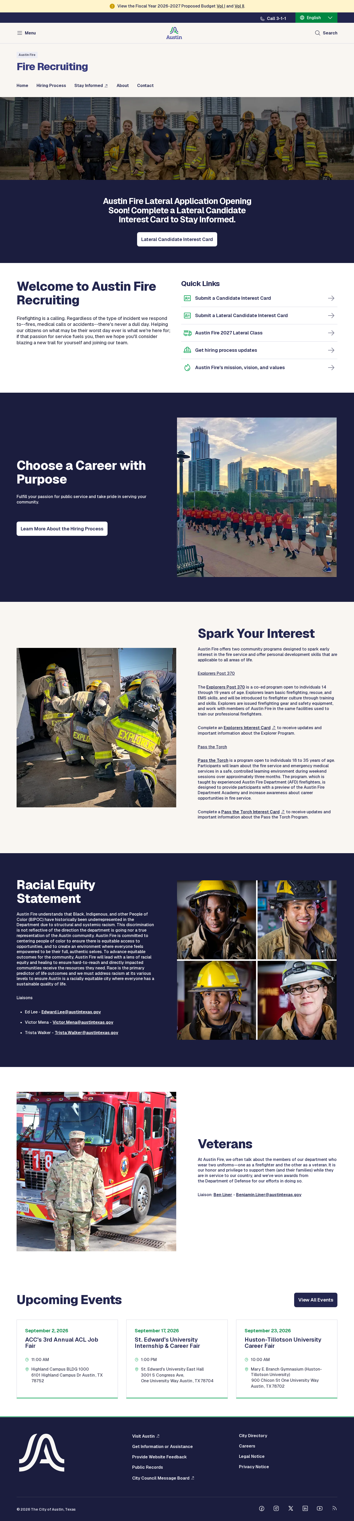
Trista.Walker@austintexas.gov (86, 1032)
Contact (145, 86)
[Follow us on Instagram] (276, 1509)
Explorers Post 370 (225, 687)
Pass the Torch (213, 760)
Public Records (147, 1467)
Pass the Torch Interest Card (250, 812)
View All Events (315, 1300)
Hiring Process (51, 86)
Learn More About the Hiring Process (62, 529)
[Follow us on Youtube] (320, 1509)
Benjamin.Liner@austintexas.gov (268, 1194)
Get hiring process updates (226, 350)
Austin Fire (27, 55)
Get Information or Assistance (162, 1447)
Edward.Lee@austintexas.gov (71, 1012)
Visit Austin (143, 1436)
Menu (30, 33)
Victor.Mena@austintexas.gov (83, 1022)
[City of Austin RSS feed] (334, 1509)
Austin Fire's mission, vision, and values (240, 367)
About (123, 86)
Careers (247, 1446)
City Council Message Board (160, 1478)
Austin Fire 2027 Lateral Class (229, 333)
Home (22, 86)
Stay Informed (88, 86)
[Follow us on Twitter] (291, 1509)
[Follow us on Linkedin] (305, 1509)
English (314, 17)
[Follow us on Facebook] (262, 1509)
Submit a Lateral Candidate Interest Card (241, 315)
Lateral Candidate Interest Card (177, 239)
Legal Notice (252, 1456)
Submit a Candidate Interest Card (233, 298)
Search (330, 33)
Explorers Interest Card (247, 727)
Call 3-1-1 (276, 19)
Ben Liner (223, 1194)
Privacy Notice (254, 1467)
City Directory (253, 1436)
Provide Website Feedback (159, 1457)
